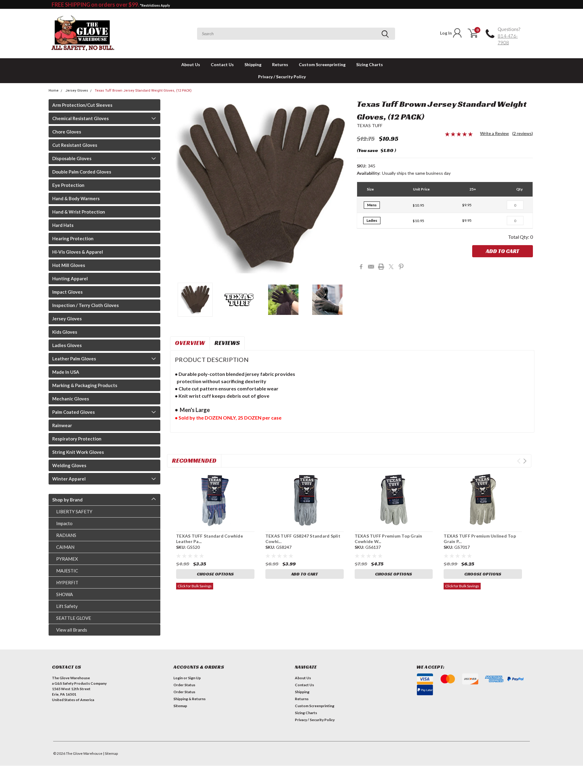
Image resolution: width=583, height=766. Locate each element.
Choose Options (215, 574)
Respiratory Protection (76, 438)
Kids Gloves (64, 332)
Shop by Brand (67, 499)
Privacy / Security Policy (282, 76)
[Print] (381, 267)
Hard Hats (62, 225)
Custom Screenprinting (322, 64)
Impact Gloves (67, 292)
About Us (190, 64)
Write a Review (494, 133)
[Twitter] (391, 267)
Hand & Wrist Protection (78, 211)
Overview (190, 343)
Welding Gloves (69, 465)
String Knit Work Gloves (78, 452)
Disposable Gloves (71, 158)
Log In (446, 32)
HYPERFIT (67, 582)
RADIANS (66, 535)
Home (54, 91)
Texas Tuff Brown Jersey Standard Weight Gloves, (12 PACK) (143, 91)
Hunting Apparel (70, 278)
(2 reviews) (522, 133)
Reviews (227, 343)
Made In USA (65, 372)
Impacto (64, 523)
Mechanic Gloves (70, 398)
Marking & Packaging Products (84, 385)
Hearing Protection (73, 238)
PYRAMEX (67, 559)
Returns (280, 64)
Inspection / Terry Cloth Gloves (85, 305)
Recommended (194, 460)
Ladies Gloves (67, 345)
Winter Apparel (69, 478)
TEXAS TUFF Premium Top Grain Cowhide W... (388, 538)
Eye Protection (68, 185)
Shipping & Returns (189, 699)
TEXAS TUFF (370, 125)
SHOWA (64, 594)
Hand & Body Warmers (76, 198)
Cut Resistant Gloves (74, 145)
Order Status (184, 685)
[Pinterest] (401, 267)
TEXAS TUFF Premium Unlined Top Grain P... (480, 538)
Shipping (252, 64)
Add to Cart (502, 251)
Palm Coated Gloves (73, 412)
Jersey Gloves (76, 91)
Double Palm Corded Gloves (81, 171)
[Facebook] (361, 267)
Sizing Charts (369, 64)
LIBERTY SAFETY (74, 511)
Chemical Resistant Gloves (80, 118)
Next (345, 189)
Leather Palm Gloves (74, 358)
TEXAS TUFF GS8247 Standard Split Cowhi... (302, 538)
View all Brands (71, 630)
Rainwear (62, 425)
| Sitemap (110, 753)
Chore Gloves (66, 131)
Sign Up (194, 678)
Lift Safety (67, 606)
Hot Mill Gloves (68, 265)
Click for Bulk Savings (195, 586)
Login (178, 678)
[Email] (371, 267)
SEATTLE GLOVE (73, 618)
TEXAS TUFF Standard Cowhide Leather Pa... (209, 538)
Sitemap (180, 706)
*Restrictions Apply (155, 5)
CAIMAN (65, 547)
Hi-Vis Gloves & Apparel (77, 252)
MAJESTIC (67, 570)
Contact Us (222, 64)
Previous (178, 189)
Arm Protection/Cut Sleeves (82, 105)
